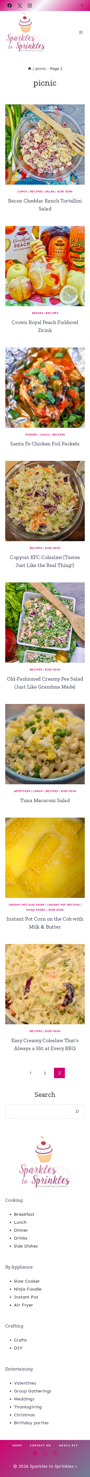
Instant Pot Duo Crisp (27, 904)
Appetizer (22, 791)
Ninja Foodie (28, 1289)
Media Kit (68, 1445)
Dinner (31, 434)
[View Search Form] (82, 5)
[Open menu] (81, 32)
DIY (18, 1348)
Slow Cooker (27, 1281)
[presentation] (45, 144)
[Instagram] (29, 5)
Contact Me (40, 1445)
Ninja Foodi (36, 909)
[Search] (77, 1111)
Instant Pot (26, 1297)
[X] (19, 5)
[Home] (29, 68)
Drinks (37, 313)
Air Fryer (23, 1305)
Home (17, 1445)
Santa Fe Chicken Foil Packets (45, 443)
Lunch (22, 191)
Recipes (36, 191)
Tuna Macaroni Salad (45, 800)
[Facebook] (9, 5)
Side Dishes (26, 1246)
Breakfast (24, 1214)
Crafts (20, 1340)
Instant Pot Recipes (63, 904)
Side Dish (65, 191)
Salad (49, 191)
